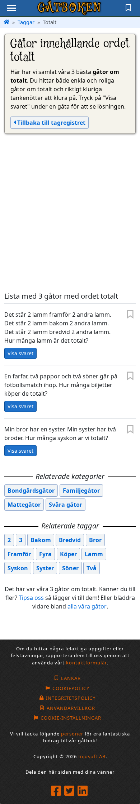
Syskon (18, 568)
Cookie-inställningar (71, 718)
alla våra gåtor (87, 606)
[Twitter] (70, 791)
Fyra (45, 554)
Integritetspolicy (70, 698)
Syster (45, 568)
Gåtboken (70, 8)
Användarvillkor (71, 708)
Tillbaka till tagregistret (50, 123)
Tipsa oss (31, 598)
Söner (70, 568)
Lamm (94, 554)
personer (72, 733)
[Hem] (6, 22)
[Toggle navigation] (11, 8)
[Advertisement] (70, 212)
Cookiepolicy (70, 688)
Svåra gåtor (65, 505)
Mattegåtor (24, 505)
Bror (95, 540)
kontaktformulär (86, 662)
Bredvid (70, 540)
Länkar (70, 678)
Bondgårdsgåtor (31, 491)
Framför (19, 554)
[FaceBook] (57, 791)
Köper (68, 554)
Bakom (41, 540)
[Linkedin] (83, 791)
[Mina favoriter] (128, 8)
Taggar (26, 22)
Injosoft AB (92, 756)
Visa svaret (20, 353)
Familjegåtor (81, 491)
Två (92, 568)
